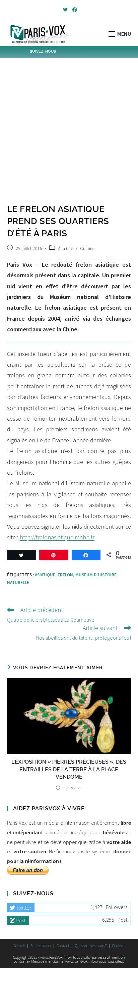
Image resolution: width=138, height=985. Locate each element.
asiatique (45, 575)
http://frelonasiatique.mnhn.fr (57, 537)
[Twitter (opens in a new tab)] (65, 10)
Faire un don (40, 945)
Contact (63, 945)
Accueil (19, 945)
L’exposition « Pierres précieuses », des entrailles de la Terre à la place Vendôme (68, 769)
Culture (87, 248)
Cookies (118, 945)
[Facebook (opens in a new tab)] (73, 10)
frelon (65, 575)
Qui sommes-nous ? (91, 945)
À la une (65, 248)
